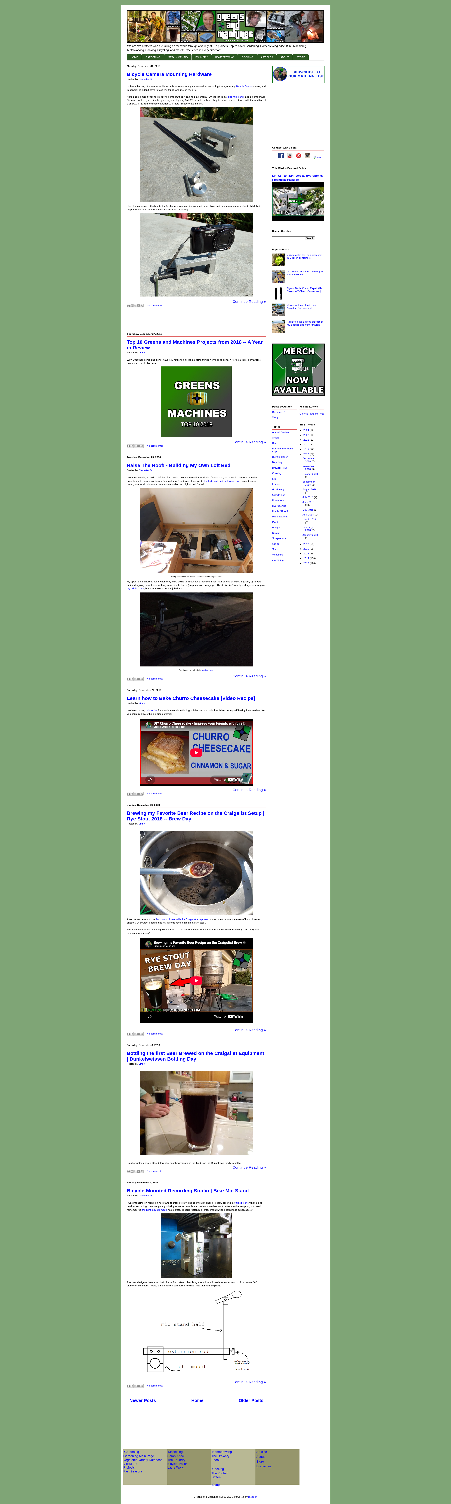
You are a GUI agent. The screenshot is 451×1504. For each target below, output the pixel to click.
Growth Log (278, 494)
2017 (306, 544)
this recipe (151, 710)
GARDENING (153, 57)
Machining (175, 1451)
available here (208, 670)
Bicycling (277, 462)
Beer (274, 443)
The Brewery (220, 1455)
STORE (300, 57)
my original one (135, 588)
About (260, 1456)
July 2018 (308, 497)
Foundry (277, 484)
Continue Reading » (249, 301)
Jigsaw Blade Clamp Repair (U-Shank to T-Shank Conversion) (304, 290)
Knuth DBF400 (280, 511)
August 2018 (309, 489)
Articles (261, 1451)
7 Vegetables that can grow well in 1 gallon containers (304, 256)
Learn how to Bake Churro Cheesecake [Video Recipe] (191, 698)
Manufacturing (280, 516)
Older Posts (251, 1400)
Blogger (252, 1496)
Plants (275, 522)
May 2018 (308, 509)
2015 (306, 553)
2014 (306, 558)
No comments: (155, 305)
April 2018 (308, 514)
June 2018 (308, 502)
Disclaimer (263, 1466)
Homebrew (278, 500)
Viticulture (277, 554)
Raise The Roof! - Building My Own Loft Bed (178, 465)
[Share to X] (135, 305)
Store (260, 1461)
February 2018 (307, 529)
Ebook (215, 1459)
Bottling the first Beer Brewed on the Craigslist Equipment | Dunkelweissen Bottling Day (195, 1056)
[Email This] (128, 305)
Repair (276, 533)
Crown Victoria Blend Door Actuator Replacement (301, 306)
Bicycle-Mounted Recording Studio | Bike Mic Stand (188, 1190)
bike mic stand (236, 96)
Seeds (275, 543)
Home (197, 1400)
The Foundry (176, 1459)
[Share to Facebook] (138, 305)
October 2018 (310, 473)
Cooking (276, 473)
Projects (129, 1467)
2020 (306, 444)
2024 (306, 430)
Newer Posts (142, 1400)
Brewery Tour (279, 467)
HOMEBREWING (224, 57)
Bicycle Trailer (280, 456)
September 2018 (308, 483)
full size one (242, 1202)
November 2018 (308, 468)
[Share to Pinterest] (142, 305)
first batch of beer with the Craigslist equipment (182, 919)
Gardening (278, 489)
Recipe (276, 527)
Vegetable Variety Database (142, 1459)
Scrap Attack (279, 538)
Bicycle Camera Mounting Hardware (169, 74)
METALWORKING (178, 57)
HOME (134, 57)
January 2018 (310, 534)
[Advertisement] (191, 1427)
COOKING (247, 57)
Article (275, 437)
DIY (274, 478)
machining (278, 560)
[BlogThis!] (132, 305)
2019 (306, 449)
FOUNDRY (201, 57)
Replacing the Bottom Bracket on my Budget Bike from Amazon (305, 323)
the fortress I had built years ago (222, 481)
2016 (306, 548)
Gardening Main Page (138, 1455)
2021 (306, 439)
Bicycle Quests (244, 86)
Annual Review (280, 432)
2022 (306, 435)
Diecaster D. (279, 412)
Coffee (216, 1477)
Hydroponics (279, 505)
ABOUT (284, 57)
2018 (306, 454)
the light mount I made (154, 1209)
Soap (275, 549)
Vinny (275, 417)
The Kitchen (219, 1473)
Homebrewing (222, 1451)
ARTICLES (267, 57)
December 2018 (308, 460)
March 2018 (309, 519)
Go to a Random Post (311, 413)
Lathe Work (175, 1467)
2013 (306, 563)
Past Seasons (133, 1471)
